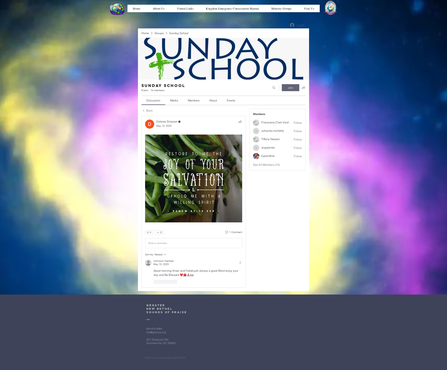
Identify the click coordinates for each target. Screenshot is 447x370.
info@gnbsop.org (156, 332)
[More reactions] (159, 232)
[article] (193, 202)
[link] (153, 100)
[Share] (240, 122)
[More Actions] (240, 263)
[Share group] (303, 87)
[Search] (274, 87)
